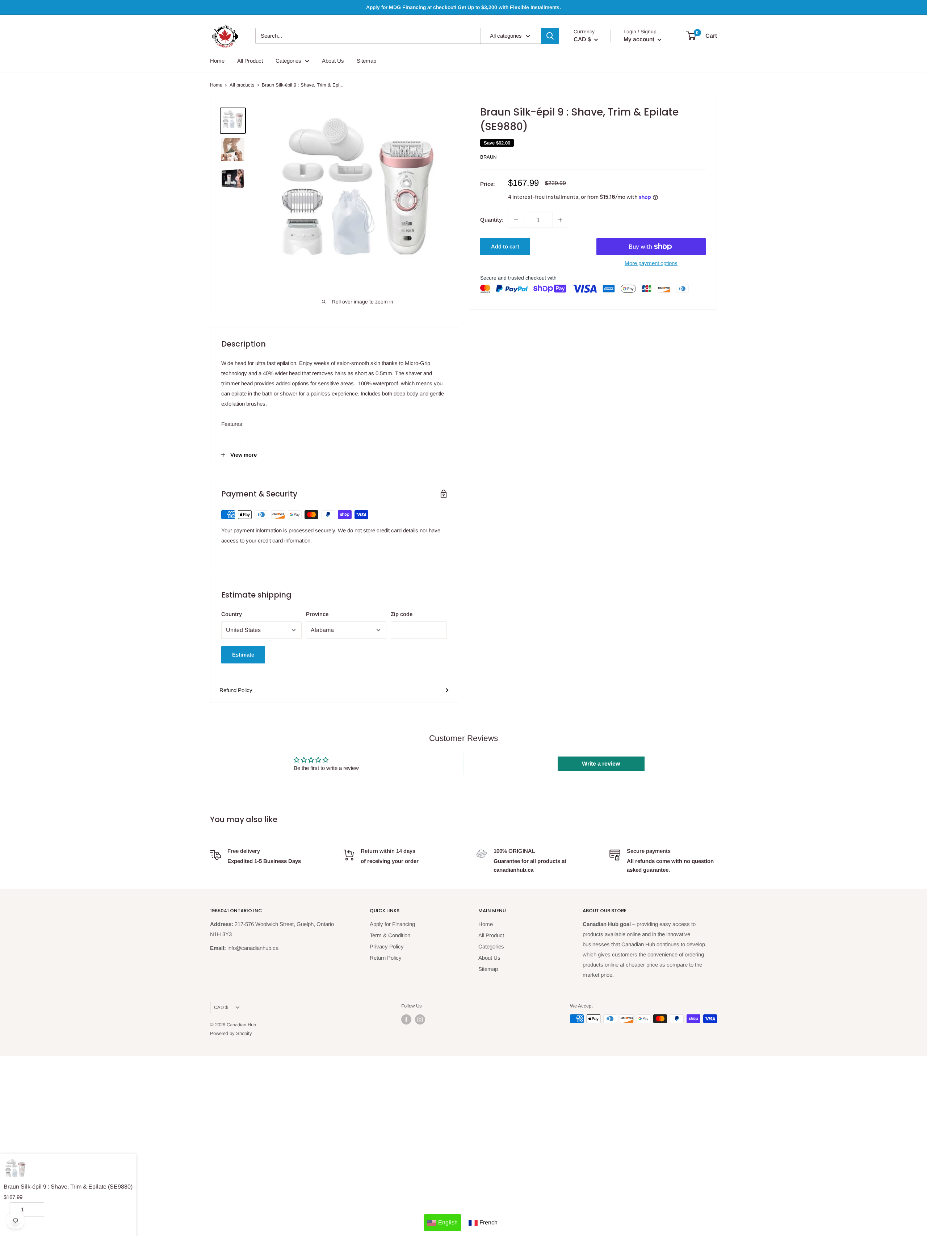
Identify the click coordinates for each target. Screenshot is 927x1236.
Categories (288, 61)
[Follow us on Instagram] (420, 1019)
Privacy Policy (387, 946)
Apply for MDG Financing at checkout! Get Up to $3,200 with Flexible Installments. (463, 7)
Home (217, 61)
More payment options (651, 263)
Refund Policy (235, 690)
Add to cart (505, 246)
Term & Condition (390, 935)
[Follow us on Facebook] (406, 1019)
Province (317, 614)
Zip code (401, 614)
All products (242, 85)
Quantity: (492, 220)
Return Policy (386, 958)
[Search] (550, 36)
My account (640, 39)
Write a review (601, 764)
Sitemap (366, 61)
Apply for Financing (392, 924)
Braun (488, 157)
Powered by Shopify (231, 1033)
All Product (250, 61)
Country (231, 614)
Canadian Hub (241, 1024)
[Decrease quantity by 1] (516, 219)
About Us (333, 61)
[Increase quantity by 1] (560, 219)
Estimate (243, 654)
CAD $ (221, 1007)
